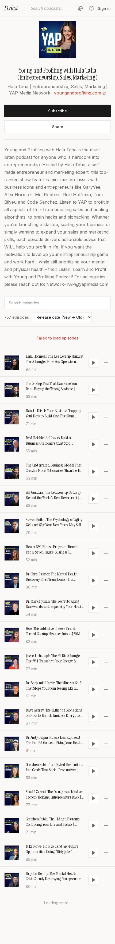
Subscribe (57, 111)
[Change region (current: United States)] (80, 8)
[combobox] (51, 8)
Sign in (104, 8)
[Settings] (91, 8)
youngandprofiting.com (77, 93)
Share (57, 126)
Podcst (11, 8)
